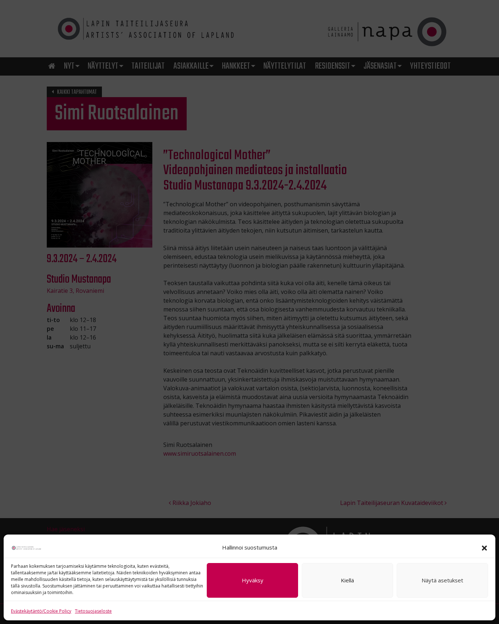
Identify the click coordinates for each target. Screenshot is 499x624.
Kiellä (347, 580)
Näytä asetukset (442, 580)
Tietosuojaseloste (93, 611)
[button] (484, 547)
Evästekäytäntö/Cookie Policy (41, 611)
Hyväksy (252, 580)
